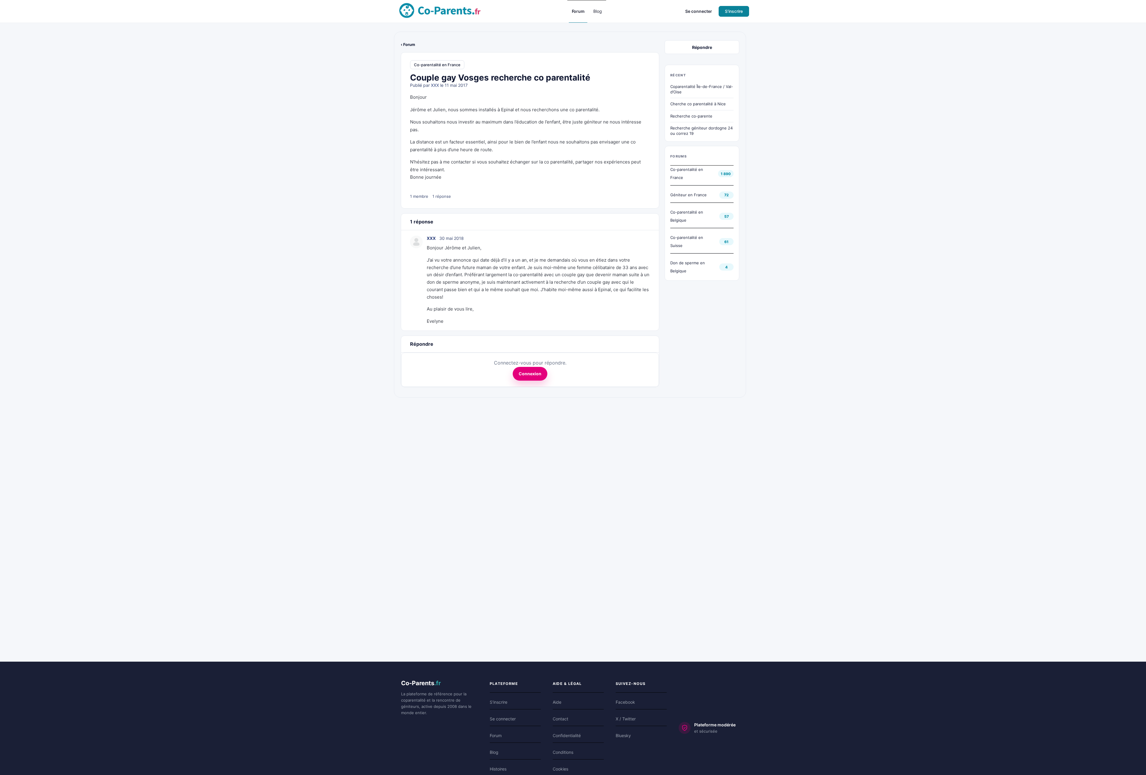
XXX (435, 85)
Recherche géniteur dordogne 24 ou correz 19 (701, 131)
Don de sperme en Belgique (687, 266)
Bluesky (623, 735)
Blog (494, 752)
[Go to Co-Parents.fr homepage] (440, 11)
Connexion (530, 373)
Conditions (563, 752)
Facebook (625, 702)
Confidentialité (567, 735)
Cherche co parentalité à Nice (698, 103)
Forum (496, 735)
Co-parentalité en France (437, 64)
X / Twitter (626, 718)
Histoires (498, 768)
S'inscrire (734, 11)
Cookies (560, 768)
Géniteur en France (688, 194)
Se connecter (698, 11)
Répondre (702, 47)
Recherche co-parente (691, 116)
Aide (557, 702)
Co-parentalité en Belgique (686, 216)
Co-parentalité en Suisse (686, 241)
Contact (560, 718)
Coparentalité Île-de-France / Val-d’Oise (701, 89)
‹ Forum (408, 44)
